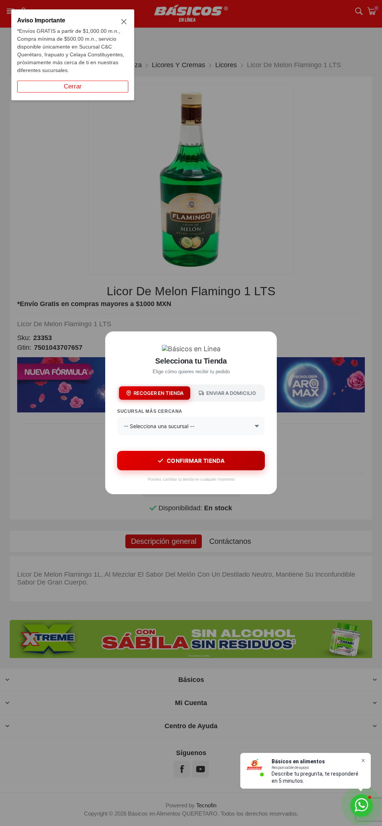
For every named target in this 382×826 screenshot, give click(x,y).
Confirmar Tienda (196, 460)
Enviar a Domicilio (231, 393)
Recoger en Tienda (159, 393)
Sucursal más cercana (149, 411)
